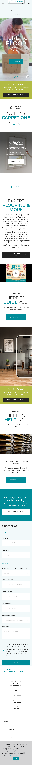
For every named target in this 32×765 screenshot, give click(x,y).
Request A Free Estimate (14, 254)
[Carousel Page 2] (17, 76)
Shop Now (16, 61)
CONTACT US (16, 124)
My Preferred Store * (8, 615)
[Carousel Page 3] (16, 186)
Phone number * (7, 579)
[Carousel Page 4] (18, 186)
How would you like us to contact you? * (14, 568)
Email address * (7, 591)
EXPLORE (14, 161)
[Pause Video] (28, 77)
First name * (6, 538)
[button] (22, 4)
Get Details (14, 480)
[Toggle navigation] (2, 3)
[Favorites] (25, 4)
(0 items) (29, 3)
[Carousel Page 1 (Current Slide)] (15, 77)
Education (8, 738)
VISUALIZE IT (14, 317)
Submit (16, 662)
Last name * (6, 550)
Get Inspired (9, 730)
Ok (16, 758)
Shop (6, 722)
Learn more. (12, 755)
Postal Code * (6, 603)
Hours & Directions (16, 685)
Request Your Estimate (14, 95)
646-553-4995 (16, 14)
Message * (5, 626)
